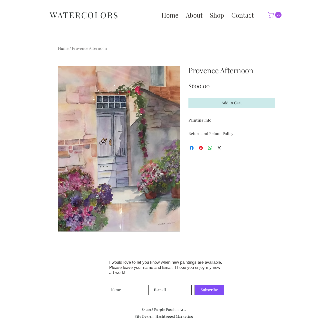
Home (63, 48)
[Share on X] (219, 148)
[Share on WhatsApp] (210, 148)
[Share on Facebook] (192, 148)
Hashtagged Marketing (174, 316)
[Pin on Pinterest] (201, 148)
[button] (275, 15)
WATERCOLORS (84, 15)
